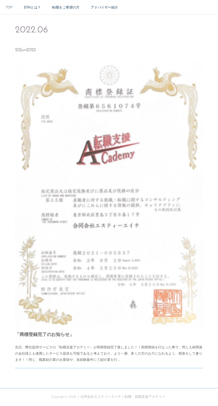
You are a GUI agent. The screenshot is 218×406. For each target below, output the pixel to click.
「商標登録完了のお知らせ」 (44, 334)
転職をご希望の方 (65, 7)
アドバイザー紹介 (104, 7)
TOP (9, 7)
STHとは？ (32, 7)
